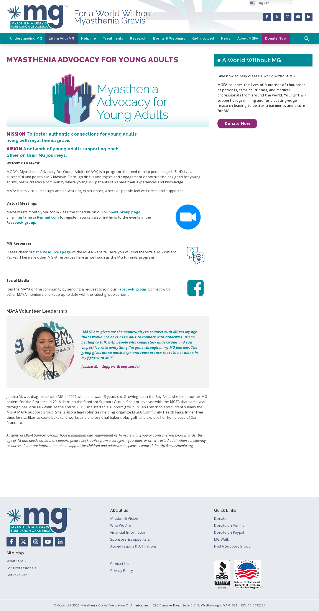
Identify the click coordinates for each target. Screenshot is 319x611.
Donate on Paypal (229, 532)
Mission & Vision (124, 518)
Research (138, 38)
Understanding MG (26, 38)
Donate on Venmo (229, 525)
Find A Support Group (232, 546)
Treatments (113, 38)
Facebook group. (21, 222)
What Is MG (16, 561)
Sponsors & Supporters (130, 539)
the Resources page (53, 252)
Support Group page (122, 212)
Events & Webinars (169, 38)
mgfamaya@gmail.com (37, 217)
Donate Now (275, 38)
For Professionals (21, 568)
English (262, 3)
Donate (220, 518)
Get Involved (203, 38)
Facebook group (131, 289)
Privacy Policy (121, 570)
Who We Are (120, 525)
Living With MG (61, 38)
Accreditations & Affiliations (133, 546)
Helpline (88, 38)
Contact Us (119, 563)
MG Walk (221, 539)
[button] (306, 38)
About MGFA (247, 38)
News (225, 38)
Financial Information (128, 532)
